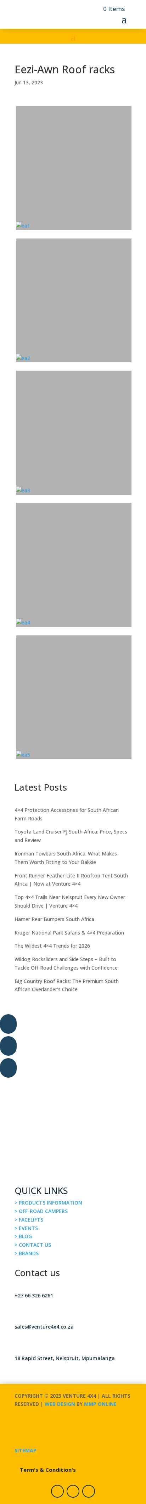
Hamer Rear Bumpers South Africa (54, 919)
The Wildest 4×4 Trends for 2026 (52, 945)
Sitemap (25, 1450)
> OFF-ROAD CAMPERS (41, 1211)
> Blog (23, 1236)
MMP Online (100, 1404)
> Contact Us (33, 1244)
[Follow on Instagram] (73, 1491)
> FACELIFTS (29, 1219)
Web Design (60, 1404)
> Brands (27, 1253)
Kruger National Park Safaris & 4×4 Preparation (69, 932)
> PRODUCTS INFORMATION (48, 1202)
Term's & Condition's (48, 1469)
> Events (26, 1228)
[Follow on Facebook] (57, 1491)
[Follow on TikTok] (88, 1491)
